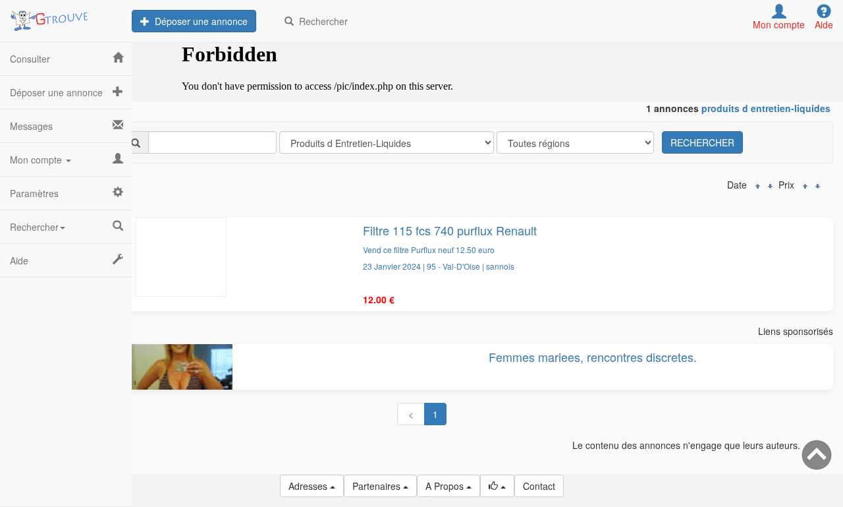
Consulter (30, 58)
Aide (19, 260)
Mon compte (37, 159)
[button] (497, 486)
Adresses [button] (309, 485)
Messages (31, 126)
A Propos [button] (445, 485)
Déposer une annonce (199, 21)
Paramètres (34, 193)
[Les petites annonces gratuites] (66, 16)
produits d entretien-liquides (765, 108)
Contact (539, 485)
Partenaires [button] (377, 485)
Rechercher (321, 21)
